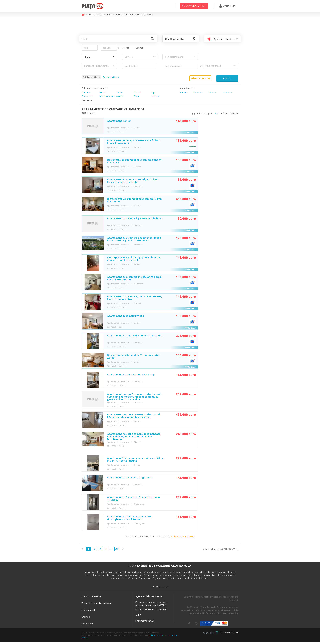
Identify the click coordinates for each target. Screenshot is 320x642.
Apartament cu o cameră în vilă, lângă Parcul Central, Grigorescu (134, 278)
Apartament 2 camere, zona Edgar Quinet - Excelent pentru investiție (133, 181)
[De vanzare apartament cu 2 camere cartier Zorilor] (93, 360)
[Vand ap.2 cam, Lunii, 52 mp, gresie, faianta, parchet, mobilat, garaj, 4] (93, 263)
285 (117, 548)
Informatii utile (89, 609)
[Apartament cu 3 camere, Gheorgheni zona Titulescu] (93, 502)
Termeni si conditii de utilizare (97, 603)
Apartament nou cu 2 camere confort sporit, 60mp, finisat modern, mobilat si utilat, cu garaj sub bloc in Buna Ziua (134, 397)
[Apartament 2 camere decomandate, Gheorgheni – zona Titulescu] (93, 522)
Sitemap (86, 616)
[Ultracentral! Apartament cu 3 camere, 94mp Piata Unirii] (93, 204)
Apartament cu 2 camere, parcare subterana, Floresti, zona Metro (134, 298)
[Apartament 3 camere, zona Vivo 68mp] (93, 380)
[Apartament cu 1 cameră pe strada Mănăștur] (93, 224)
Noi (216, 113)
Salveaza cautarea (182, 536)
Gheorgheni (87, 96)
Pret (127, 47)
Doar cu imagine (204, 113)
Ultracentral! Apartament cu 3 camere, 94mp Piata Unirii (134, 200)
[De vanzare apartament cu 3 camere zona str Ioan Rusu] (93, 165)
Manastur (86, 92)
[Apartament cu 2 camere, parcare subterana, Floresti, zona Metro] (93, 302)
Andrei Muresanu (107, 96)
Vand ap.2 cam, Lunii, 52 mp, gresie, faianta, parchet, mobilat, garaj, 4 (134, 259)
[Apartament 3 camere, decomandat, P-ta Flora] (93, 341)
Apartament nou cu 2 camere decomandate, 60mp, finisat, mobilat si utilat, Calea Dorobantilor (134, 436)
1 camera (183, 92)
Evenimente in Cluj (145, 620)
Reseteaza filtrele (111, 77)
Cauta (227, 78)
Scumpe (234, 113)
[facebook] (189, 623)
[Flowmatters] (227, 632)
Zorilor (119, 92)
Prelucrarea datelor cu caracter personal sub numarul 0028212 (151, 603)
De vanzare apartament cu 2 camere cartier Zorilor (133, 356)
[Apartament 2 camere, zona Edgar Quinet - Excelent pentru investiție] (93, 185)
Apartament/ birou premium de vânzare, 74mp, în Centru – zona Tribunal (135, 459)
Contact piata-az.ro (91, 596)
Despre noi (87, 623)
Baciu (136, 96)
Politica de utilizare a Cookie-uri (151, 609)
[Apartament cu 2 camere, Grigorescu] (93, 483)
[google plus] (196, 623)
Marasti (102, 92)
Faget (154, 92)
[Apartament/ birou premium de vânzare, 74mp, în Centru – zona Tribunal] (93, 463)
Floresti (137, 92)
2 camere (198, 92)
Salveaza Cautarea (200, 78)
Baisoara (155, 96)
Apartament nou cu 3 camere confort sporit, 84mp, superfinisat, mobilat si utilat (134, 416)
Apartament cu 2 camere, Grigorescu (129, 477)
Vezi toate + (87, 100)
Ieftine (224, 113)
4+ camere (228, 92)
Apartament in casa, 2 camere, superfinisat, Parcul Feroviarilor (133, 142)
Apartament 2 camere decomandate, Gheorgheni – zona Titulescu (129, 518)
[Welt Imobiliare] (193, 166)
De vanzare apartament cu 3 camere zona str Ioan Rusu (134, 161)
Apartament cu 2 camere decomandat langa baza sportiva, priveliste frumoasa (134, 239)
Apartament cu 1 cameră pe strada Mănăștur (134, 218)
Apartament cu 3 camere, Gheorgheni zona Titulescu (133, 498)
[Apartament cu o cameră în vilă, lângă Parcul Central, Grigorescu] (93, 282)
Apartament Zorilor (119, 120)
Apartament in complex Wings (125, 315)
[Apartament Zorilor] (93, 126)
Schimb (139, 47)
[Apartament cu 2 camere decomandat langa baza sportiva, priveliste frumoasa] (93, 243)
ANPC (138, 615)
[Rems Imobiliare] (193, 146)
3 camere (213, 92)
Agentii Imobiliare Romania (149, 596)
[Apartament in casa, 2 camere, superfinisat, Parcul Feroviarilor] (93, 146)
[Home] (93, 9)
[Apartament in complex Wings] (93, 321)
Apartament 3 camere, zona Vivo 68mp (131, 374)
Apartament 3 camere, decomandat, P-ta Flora (135, 335)
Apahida (120, 96)
